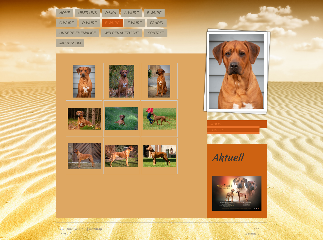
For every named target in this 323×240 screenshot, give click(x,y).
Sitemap (95, 229)
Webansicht (254, 233)
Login (258, 229)
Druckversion (75, 229)
